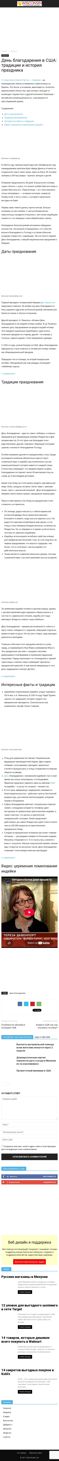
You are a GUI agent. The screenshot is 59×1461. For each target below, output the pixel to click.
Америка (13, 51)
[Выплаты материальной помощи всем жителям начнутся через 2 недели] (8, 1048)
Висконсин (8, 1420)
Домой (4, 51)
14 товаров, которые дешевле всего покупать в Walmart (25, 1339)
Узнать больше (25, 1292)
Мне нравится (49, 1176)
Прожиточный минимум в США (33, 1070)
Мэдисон (7, 1432)
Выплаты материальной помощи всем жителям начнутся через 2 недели (35, 1047)
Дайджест (7, 1424)
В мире (6, 1416)
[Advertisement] (29, 28)
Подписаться (49, 1182)
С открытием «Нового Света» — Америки (20, 80)
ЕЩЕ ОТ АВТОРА (42, 1037)
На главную (21, 1453)
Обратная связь (35, 1453)
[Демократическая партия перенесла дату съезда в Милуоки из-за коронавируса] (8, 1060)
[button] (55, 3)
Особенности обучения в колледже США (13, 1026)
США (52, 783)
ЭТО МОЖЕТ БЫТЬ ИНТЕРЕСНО (17, 1037)
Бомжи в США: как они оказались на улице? (47, 1026)
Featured (7, 1408)
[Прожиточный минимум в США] (8, 1074)
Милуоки (7, 1428)
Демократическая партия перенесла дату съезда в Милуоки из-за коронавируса (36, 1060)
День (6, 776)
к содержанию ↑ (8, 373)
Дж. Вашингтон (48, 302)
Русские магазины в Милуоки (24, 1277)
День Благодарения (17, 993)
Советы (6, 1437)
